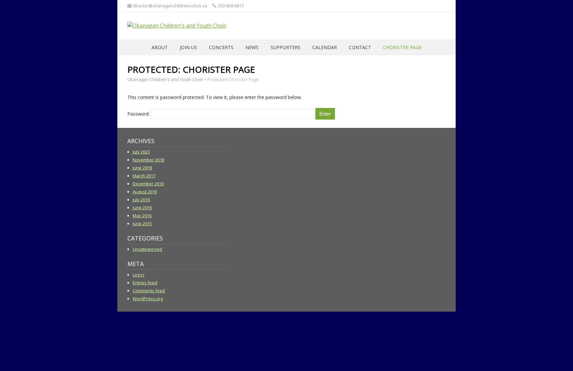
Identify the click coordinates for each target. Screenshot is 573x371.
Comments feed (149, 291)
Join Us (188, 47)
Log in (138, 275)
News (252, 47)
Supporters (285, 47)
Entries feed (145, 283)
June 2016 (142, 208)
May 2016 (142, 216)
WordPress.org (148, 299)
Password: (139, 114)
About (160, 47)
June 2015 (142, 224)
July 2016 (141, 200)
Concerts (221, 47)
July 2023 (141, 152)
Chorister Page (402, 47)
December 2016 (148, 184)
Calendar (324, 47)
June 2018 (142, 168)
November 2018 (148, 160)
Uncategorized (147, 249)
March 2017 (144, 176)
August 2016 (145, 192)
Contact (360, 47)
